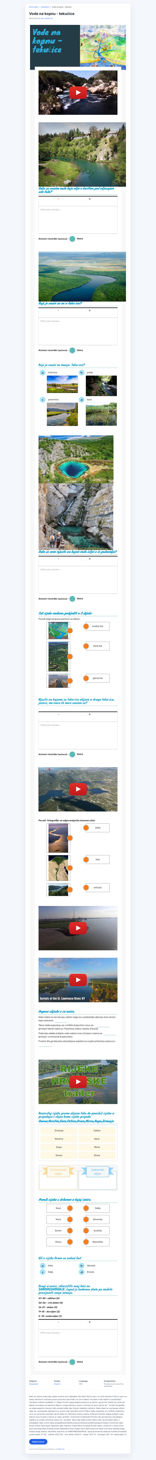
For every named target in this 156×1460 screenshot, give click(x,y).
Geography (45, 7)
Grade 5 (57, 1384)
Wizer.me (61, 1449)
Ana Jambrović (47, 18)
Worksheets (33, 7)
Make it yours (38, 1442)
